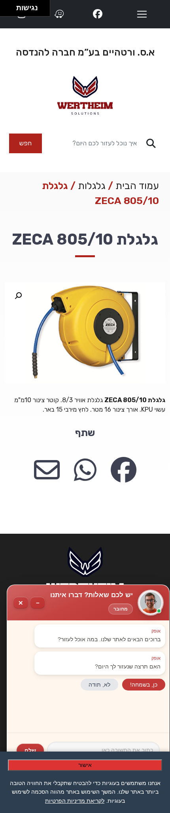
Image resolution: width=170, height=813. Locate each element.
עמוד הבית (137, 185)
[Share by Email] (47, 470)
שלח (30, 750)
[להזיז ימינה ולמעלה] (10, 6)
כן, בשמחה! (143, 684)
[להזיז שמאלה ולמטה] (6, 10)
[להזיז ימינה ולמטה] (10, 10)
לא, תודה (99, 684)
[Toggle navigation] (142, 14)
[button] (18, 296)
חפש (25, 143)
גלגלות (92, 185)
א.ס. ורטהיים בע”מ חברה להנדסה (85, 52)
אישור (85, 765)
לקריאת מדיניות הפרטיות (74, 801)
